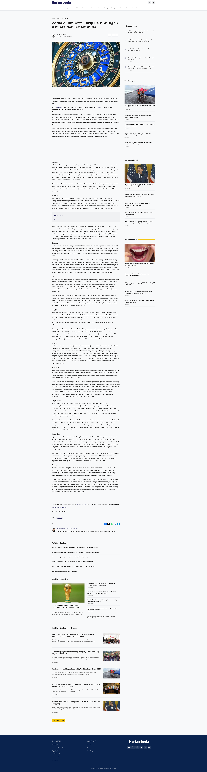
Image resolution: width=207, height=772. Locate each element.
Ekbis (77, 8)
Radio (128, 8)
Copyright (55, 751)
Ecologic (113, 8)
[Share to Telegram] (118, 524)
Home (55, 8)
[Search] (149, 2)
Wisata (93, 8)
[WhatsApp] (149, 747)
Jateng (106, 8)
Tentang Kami (56, 744)
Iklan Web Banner (57, 757)
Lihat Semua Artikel (58, 720)
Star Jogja (90, 751)
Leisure (121, 8)
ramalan (59, 518)
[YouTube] (141, 747)
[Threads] (145, 747)
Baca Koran (135, 8)
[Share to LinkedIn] (115, 524)
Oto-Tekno (85, 8)
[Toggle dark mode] (153, 2)
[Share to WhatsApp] (112, 524)
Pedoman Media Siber (58, 748)
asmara (100, 107)
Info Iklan (55, 760)
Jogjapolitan (69, 8)
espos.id (89, 744)
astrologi (60, 107)
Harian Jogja (81, 504)
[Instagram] (137, 747)
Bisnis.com (90, 748)
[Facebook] (129, 747)
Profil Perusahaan (57, 754)
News (61, 8)
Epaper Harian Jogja (59, 507)
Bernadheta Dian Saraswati (67, 529)
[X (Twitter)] (133, 747)
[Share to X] (108, 524)
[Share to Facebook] (105, 524)
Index (152, 8)
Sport (99, 8)
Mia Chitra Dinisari (62, 34)
